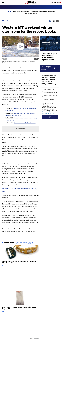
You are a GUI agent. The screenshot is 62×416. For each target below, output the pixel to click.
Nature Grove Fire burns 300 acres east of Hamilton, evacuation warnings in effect (34, 12)
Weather (6, 21)
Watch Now (55, 2)
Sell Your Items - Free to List (21, 243)
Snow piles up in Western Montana (25, 123)
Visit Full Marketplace (31, 243)
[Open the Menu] (2, 2)
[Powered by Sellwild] (36, 338)
